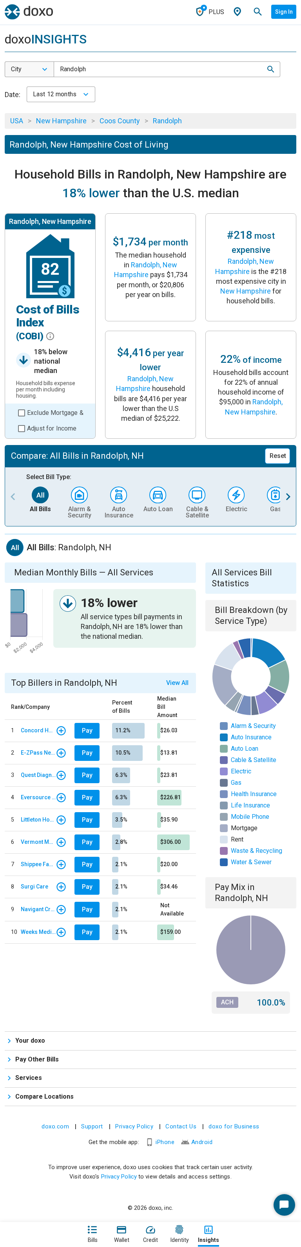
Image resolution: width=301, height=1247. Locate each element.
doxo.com (55, 1126)
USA (16, 121)
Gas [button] (236, 782)
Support (92, 1126)
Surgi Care (34, 886)
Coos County (120, 121)
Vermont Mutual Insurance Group (38, 842)
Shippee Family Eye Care (38, 864)
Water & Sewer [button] (251, 862)
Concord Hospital (38, 730)
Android (202, 1142)
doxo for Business (234, 1126)
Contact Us (180, 1126)
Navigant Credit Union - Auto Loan (38, 909)
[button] (271, 69)
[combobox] (29, 69)
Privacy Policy (134, 1126)
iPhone (165, 1142)
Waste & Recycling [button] (256, 850)
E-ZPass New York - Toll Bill (38, 753)
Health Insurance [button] (254, 794)
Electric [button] (241, 771)
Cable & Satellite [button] (253, 760)
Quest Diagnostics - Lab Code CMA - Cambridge (38, 775)
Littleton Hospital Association (38, 819)
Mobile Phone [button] (250, 816)
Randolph (167, 121)
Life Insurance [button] (250, 805)
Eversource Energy (38, 797)
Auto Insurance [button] (251, 737)
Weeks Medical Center (38, 932)
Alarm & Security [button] (253, 726)
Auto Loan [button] (244, 748)
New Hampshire (61, 121)
